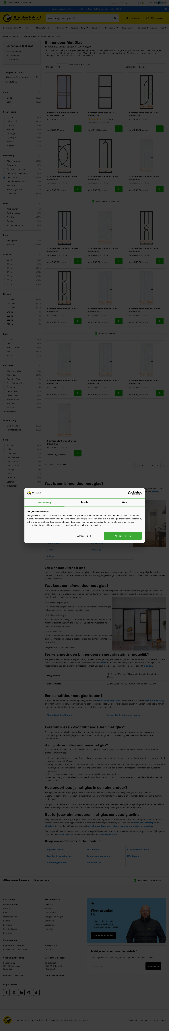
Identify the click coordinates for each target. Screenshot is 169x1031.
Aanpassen (82, 536)
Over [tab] (124, 502)
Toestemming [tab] (44, 502)
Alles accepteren (123, 536)
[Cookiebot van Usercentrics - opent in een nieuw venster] (130, 493)
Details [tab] (84, 502)
